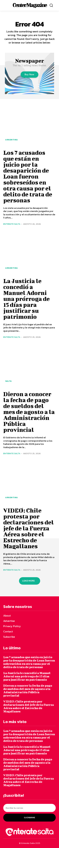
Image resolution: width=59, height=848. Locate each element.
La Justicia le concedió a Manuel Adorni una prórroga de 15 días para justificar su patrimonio (26, 298)
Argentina (11, 139)
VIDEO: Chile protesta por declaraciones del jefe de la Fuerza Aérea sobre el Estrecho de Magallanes (28, 528)
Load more (28, 580)
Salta (8, 381)
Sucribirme (29, 817)
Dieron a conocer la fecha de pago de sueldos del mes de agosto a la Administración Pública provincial (29, 411)
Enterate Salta (11, 224)
